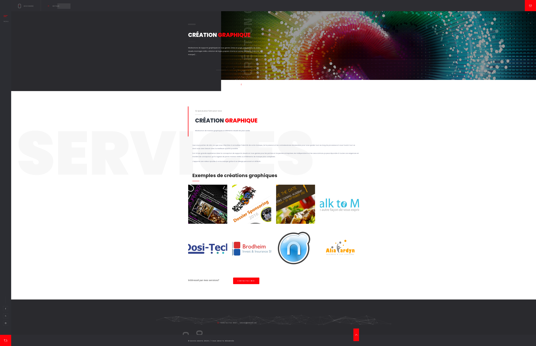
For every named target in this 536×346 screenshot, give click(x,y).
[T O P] (356, 335)
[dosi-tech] (207, 248)
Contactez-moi (246, 281)
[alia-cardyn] (339, 248)
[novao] (295, 248)
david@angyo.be (248, 323)
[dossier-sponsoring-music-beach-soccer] (251, 204)
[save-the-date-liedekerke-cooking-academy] (295, 204)
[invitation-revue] (207, 204)
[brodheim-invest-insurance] (251, 248)
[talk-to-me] (339, 204)
